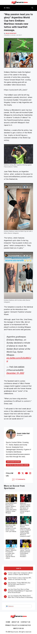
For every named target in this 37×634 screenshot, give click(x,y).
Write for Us (18, 628)
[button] (32, 7)
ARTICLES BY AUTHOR (13, 461)
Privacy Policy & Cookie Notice (18, 625)
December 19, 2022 (15, 373)
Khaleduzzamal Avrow (17, 465)
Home (8, 622)
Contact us (25, 622)
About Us (15, 622)
